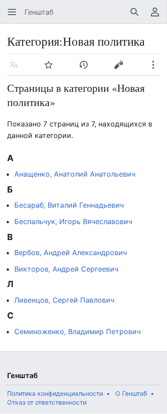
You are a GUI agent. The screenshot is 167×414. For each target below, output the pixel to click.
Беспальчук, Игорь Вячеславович (73, 221)
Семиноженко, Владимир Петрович (77, 331)
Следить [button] (51, 69)
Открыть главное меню (15, 16)
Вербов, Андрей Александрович (70, 252)
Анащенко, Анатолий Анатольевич (74, 174)
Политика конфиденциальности (55, 393)
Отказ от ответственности (46, 402)
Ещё (156, 69)
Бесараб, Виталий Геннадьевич (69, 205)
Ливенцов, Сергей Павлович (64, 300)
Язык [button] (16, 69)
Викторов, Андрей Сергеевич (66, 268)
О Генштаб (131, 393)
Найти (137, 16)
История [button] (86, 69)
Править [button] (121, 69)
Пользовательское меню (158, 16)
